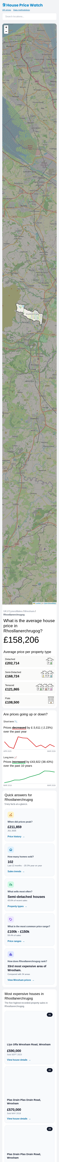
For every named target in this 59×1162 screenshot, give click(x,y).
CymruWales (15, 611)
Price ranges (16, 941)
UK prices (6, 10)
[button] (6, 27)
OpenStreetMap (50, 603)
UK (5, 611)
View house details (19, 1060)
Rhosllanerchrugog (14, 614)
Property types (17, 906)
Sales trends (16, 871)
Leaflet (38, 603)
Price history (16, 836)
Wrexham (29, 611)
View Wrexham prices (21, 980)
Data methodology (21, 10)
